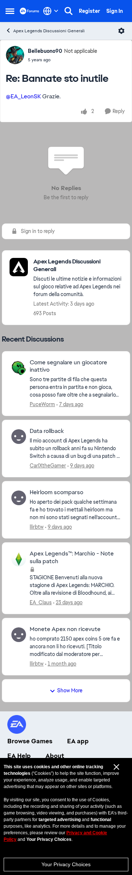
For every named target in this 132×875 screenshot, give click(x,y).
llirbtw (37, 527)
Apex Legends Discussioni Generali (49, 31)
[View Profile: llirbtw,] (18, 498)
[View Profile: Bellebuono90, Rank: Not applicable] (15, 55)
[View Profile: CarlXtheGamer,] (18, 436)
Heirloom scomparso (56, 492)
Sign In (114, 11)
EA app (78, 741)
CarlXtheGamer (48, 465)
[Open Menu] (121, 31)
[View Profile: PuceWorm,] (18, 368)
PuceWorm (42, 404)
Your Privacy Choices (66, 864)
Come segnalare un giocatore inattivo (68, 366)
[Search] (68, 11)
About (54, 756)
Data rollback (47, 431)
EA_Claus (41, 602)
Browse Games (29, 741)
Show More (69, 690)
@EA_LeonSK (23, 96)
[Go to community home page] (29, 11)
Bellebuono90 (45, 51)
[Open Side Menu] (10, 11)
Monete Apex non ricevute (65, 629)
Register (89, 11)
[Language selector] (51, 11)
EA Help (19, 756)
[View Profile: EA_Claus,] (18, 559)
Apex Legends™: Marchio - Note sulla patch (72, 557)
